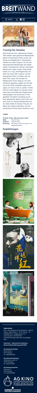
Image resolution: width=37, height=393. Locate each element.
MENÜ (9, 19)
